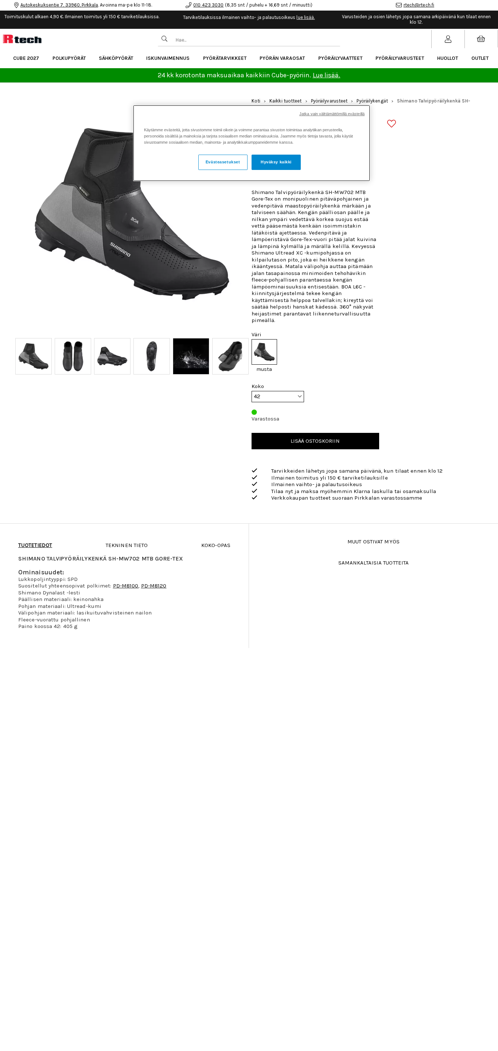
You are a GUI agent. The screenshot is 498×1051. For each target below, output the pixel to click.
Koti (256, 101)
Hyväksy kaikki (276, 162)
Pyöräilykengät (372, 101)
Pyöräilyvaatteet (340, 58)
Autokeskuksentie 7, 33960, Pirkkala (59, 5)
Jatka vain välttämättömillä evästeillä (332, 114)
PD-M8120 (154, 585)
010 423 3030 (208, 5)
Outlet (480, 58)
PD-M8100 (126, 585)
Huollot (447, 58)
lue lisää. (305, 17)
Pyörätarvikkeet (224, 58)
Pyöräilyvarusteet (400, 58)
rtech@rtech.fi (419, 5)
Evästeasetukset (223, 162)
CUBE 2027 (26, 58)
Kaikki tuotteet (285, 101)
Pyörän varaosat (282, 58)
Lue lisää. (327, 75)
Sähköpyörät (116, 58)
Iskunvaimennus (168, 58)
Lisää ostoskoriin (315, 441)
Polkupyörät (69, 58)
